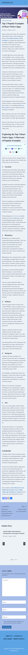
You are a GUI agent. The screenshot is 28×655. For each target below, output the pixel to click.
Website (5, 617)
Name (5, 602)
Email (5, 609)
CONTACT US (18, 636)
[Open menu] (25, 3)
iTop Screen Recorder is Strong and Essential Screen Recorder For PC (7, 511)
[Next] (24, 543)
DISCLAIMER (8, 639)
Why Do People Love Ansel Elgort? (21, 509)
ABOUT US (9, 636)
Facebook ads (17, 216)
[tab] (11, 559)
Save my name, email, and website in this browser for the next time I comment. (13, 622)
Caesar (5, 30)
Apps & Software (7, 20)
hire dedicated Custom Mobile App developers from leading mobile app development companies (13, 490)
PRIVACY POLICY (18, 639)
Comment (6, 580)
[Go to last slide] (4, 543)
